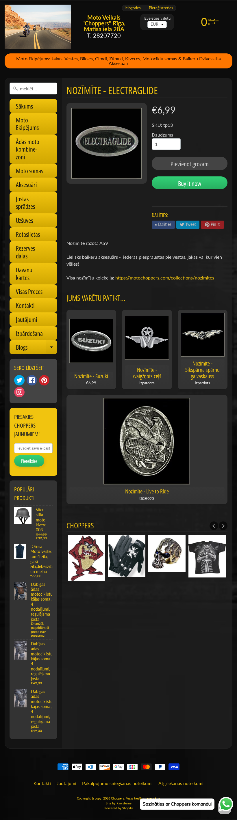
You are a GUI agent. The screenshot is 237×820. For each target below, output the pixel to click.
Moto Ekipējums (27, 123)
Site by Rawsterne (119, 803)
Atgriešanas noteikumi (180, 783)
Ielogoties (133, 8)
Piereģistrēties (161, 8)
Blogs (36, 348)
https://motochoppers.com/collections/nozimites (164, 277)
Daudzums (162, 134)
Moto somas (29, 170)
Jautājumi (26, 319)
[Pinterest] (44, 380)
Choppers (117, 798)
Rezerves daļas (25, 252)
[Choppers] (38, 27)
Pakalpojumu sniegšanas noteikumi (117, 783)
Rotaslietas (28, 234)
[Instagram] (19, 392)
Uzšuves (24, 220)
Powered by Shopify (118, 808)
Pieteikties (29, 461)
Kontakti (25, 305)
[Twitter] (19, 380)
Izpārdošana (29, 333)
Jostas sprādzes (25, 202)
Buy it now (189, 183)
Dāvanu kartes (24, 273)
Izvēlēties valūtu (157, 18)
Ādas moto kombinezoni (27, 149)
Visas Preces (29, 291)
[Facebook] (32, 380)
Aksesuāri (26, 184)
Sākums (24, 106)
